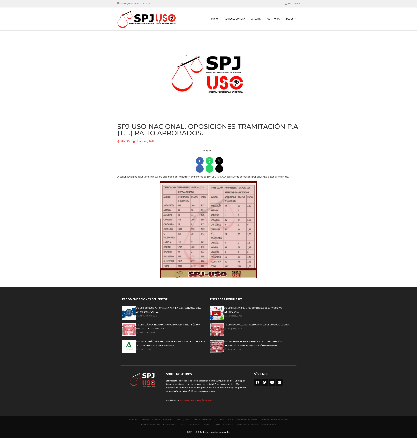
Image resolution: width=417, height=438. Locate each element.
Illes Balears (194, 425)
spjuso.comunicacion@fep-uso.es (195, 400)
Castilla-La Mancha (202, 420)
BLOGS (290, 19)
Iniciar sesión (294, 4)
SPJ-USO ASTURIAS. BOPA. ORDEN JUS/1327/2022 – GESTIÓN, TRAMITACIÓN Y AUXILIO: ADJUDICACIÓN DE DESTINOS (253, 343)
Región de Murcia (270, 425)
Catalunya (219, 420)
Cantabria (168, 420)
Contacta (273, 19)
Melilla (217, 425)
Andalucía (133, 420)
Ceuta (230, 420)
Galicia (182, 425)
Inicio (214, 19)
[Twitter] (264, 382)
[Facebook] (257, 382)
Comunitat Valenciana (149, 425)
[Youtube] (272, 382)
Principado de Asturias (247, 425)
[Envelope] (279, 382)
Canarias (156, 420)
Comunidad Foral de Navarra (274, 420)
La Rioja (206, 425)
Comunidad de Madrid (247, 420)
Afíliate (256, 19)
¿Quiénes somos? (235, 19)
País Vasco (228, 425)
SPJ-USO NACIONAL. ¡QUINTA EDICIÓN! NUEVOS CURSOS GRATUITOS (257, 325)
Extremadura (169, 425)
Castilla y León (183, 420)
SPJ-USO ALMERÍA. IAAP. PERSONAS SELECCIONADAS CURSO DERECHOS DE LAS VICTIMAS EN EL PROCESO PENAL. (170, 343)
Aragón (145, 420)
